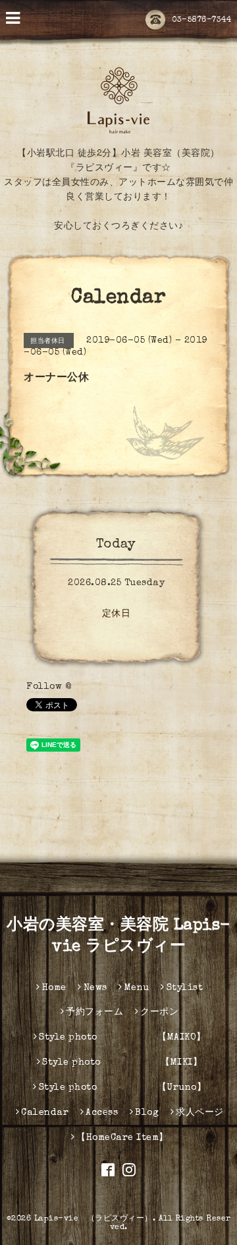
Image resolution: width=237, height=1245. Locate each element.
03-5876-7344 (201, 20)
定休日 (116, 614)
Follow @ (48, 687)
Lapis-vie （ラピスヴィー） (93, 1219)
